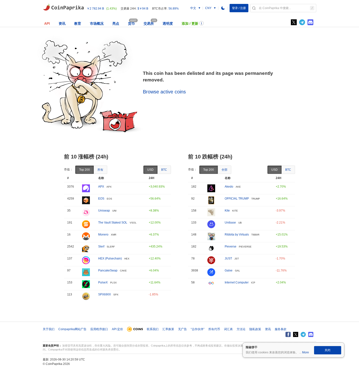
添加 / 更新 (190, 23)
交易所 (149, 23)
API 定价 (117, 329)
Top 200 (84, 169)
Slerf (101, 246)
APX (101, 186)
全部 (224, 169)
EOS (101, 198)
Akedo (229, 186)
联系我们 (152, 329)
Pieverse (230, 246)
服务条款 (280, 329)
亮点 (115, 23)
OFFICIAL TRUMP (237, 198)
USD (150, 169)
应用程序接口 (99, 329)
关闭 (327, 350)
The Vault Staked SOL (112, 222)
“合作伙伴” (197, 329)
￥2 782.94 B (95, 8)
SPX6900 (104, 294)
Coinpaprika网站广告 (72, 329)
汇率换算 (168, 329)
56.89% (174, 8)
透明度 (168, 23)
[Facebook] (288, 334)
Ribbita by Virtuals (237, 234)
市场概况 (97, 23)
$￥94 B (142, 8)
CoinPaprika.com (63, 7)
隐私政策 (255, 329)
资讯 (62, 23)
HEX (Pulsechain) (110, 258)
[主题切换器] (223, 8)
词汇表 (228, 329)
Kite (227, 210)
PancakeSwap (107, 270)
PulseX (103, 282)
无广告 (182, 329)
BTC (164, 169)
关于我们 (48, 329)
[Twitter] (294, 22)
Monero (103, 234)
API (47, 23)
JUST (228, 258)
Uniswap (104, 210)
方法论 (241, 329)
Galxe (228, 270)
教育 (77, 23)
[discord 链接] (310, 22)
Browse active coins (164, 91)
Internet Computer (237, 282)
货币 (131, 23)
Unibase (230, 222)
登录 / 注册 (239, 8)
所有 (100, 169)
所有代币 (214, 329)
